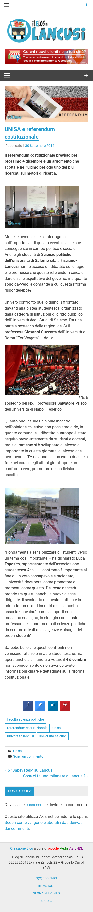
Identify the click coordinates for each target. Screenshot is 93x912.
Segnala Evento (46, 893)
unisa (56, 728)
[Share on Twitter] (40, 709)
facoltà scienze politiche (25, 719)
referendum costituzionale (27, 728)
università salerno (52, 736)
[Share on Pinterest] (65, 709)
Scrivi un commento (28, 756)
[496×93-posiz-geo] (46, 62)
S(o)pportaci (46, 878)
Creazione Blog (21, 848)
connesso (34, 804)
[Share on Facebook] (28, 709)
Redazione (46, 886)
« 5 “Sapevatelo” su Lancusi (29, 770)
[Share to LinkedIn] (53, 709)
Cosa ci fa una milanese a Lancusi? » (55, 776)
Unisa (17, 751)
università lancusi (20, 736)
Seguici (47, 901)
